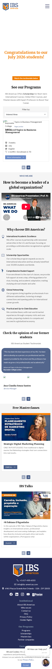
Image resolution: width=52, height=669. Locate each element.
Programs (26, 630)
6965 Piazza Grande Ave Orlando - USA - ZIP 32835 (27, 588)
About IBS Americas (26, 604)
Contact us (26, 610)
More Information (16, 157)
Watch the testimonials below (26, 78)
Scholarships (26, 633)
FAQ (26, 614)
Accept (26, 665)
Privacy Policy (26, 617)
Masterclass (26, 636)
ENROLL (9, 467)
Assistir (9, 543)
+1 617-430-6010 (27, 580)
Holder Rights (26, 620)
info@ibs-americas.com (27, 584)
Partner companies (26, 639)
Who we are (26, 607)
